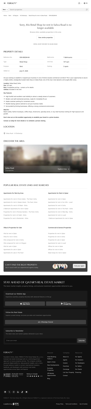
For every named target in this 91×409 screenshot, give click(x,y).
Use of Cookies (83, 404)
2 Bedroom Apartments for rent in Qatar (16, 208)
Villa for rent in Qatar (10, 233)
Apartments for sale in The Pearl (13, 253)
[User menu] (80, 3)
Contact (65, 376)
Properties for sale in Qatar (56, 240)
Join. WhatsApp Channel (45, 322)
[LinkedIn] (18, 392)
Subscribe (82, 340)
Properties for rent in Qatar (56, 233)
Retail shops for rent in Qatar (57, 253)
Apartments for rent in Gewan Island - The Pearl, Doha (20, 202)
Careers (65, 363)
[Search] (86, 10)
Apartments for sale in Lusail (57, 243)
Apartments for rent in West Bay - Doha (60, 212)
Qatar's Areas (51, 362)
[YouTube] (26, 392)
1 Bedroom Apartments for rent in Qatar (60, 218)
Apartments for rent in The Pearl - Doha (60, 208)
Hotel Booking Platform (51, 358)
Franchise (66, 366)
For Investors (79, 360)
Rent (10, 15)
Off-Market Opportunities (51, 374)
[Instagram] (13, 392)
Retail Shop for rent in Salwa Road (38, 15)
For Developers (80, 363)
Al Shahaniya (23, 15)
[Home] (12, 3)
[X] (9, 392)
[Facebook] (5, 392)
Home (5, 15)
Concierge (66, 369)
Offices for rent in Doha (55, 249)
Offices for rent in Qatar (55, 246)
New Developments (53, 365)
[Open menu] (5, 3)
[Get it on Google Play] (66, 303)
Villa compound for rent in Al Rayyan (15, 243)
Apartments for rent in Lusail (57, 215)
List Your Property (68, 372)
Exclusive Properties (50, 369)
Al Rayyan (15, 15)
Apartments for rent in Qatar (57, 199)
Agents (65, 360)
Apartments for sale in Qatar (12, 249)
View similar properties (45, 37)
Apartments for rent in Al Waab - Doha (15, 205)
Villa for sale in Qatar (10, 246)
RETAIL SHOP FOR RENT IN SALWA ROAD (45, 44)
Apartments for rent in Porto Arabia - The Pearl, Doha (20, 199)
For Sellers (78, 366)
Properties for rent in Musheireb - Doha (16, 218)
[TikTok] (22, 392)
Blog (48, 379)
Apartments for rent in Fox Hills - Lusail (60, 202)
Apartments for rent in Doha (57, 205)
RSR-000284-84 (53, 15)
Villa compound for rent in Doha (14, 240)
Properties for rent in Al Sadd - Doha (15, 215)
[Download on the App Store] (25, 303)
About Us (66, 357)
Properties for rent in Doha (56, 237)
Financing (78, 372)
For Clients (78, 369)
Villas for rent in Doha (10, 237)
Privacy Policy (59, 404)
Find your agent (79, 266)
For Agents (78, 357)
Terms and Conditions (71, 404)
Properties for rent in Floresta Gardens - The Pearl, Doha (21, 212)
